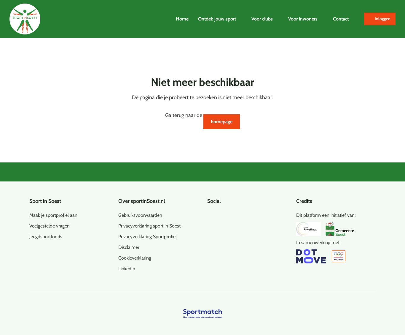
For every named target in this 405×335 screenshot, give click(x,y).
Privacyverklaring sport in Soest (149, 226)
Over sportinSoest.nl (141, 201)
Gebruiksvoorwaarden (140, 215)
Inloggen (382, 18)
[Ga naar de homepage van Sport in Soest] (24, 19)
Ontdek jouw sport (217, 19)
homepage (221, 121)
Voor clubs (262, 19)
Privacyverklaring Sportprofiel (147, 236)
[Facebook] (209, 214)
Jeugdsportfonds (45, 236)
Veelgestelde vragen (49, 226)
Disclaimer (128, 247)
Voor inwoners (303, 19)
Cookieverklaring (134, 258)
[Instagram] (219, 214)
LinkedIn (126, 268)
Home (182, 19)
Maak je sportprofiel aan (53, 215)
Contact (341, 19)
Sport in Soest (45, 201)
